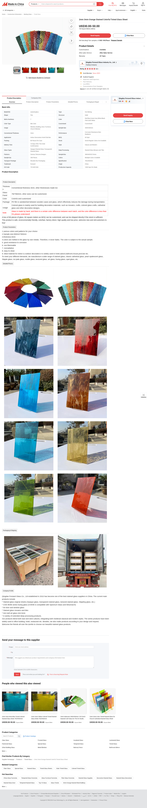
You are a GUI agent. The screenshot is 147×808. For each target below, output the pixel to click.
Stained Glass (31, 768)
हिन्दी (100, 796)
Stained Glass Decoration (124, 778)
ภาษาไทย (106, 796)
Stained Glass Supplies (85, 778)
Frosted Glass (42, 740)
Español (33, 796)
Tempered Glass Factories (29, 778)
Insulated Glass (78, 740)
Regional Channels (97, 793)
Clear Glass (5, 740)
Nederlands (77, 796)
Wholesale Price (76, 793)
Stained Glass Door (9, 783)
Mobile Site (117, 793)
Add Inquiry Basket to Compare (39, 78)
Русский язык (55, 796)
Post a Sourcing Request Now (57, 674)
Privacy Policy (103, 800)
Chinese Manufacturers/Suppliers (50, 793)
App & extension (121, 10)
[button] (102, 102)
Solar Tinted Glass (62, 768)
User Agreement (84, 800)
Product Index (108, 793)
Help (109, 10)
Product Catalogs (30, 736)
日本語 (95, 796)
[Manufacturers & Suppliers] (13, 4)
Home (3, 14)
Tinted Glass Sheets (46, 768)
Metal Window (42, 747)
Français (47, 796)
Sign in (143, 5)
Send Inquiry (95, 35)
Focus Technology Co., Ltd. (60, 800)
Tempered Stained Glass (27, 783)
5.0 (120, 101)
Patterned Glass (7, 744)
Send (17, 674)
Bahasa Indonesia (129, 796)
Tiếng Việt (119, 796)
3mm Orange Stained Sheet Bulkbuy (74, 783)
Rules (143, 10)
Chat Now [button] (130, 35)
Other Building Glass (8, 747)
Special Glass (42, 744)
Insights (124, 793)
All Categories (9, 10)
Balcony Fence (78, 747)
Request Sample (116, 40)
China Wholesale (65, 793)
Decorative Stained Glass (104, 778)
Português (40, 796)
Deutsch (70, 796)
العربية (84, 796)
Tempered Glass (78, 744)
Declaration (94, 800)
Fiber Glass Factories (67, 778)
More (4, 751)
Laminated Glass (114, 740)
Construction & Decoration (15, 14)
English (27, 796)
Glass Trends (55, 783)
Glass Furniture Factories (49, 778)
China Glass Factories (10, 778)
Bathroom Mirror (114, 747)
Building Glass (28, 14)
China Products (34, 793)
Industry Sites (86, 793)
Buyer (99, 10)
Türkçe (112, 796)
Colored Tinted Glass (78, 768)
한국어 (90, 796)
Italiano (64, 796)
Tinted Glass (37, 14)
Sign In (82, 89)
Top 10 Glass (43, 783)
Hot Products (24, 793)
